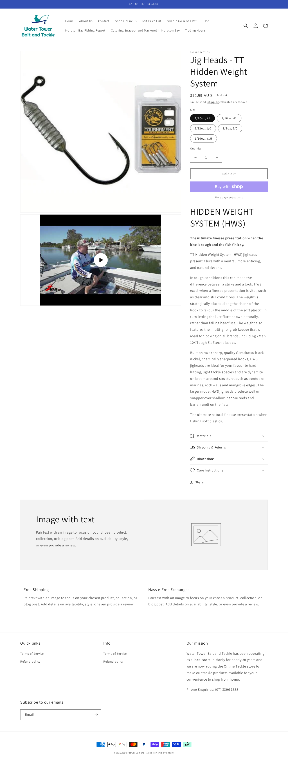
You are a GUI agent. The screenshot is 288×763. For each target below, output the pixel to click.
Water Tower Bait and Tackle (137, 752)
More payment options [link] (229, 197)
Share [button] (199, 482)
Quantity (195, 148)
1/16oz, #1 (229, 118)
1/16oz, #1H (203, 138)
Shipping (213, 102)
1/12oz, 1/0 (203, 128)
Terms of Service (32, 654)
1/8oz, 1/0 (230, 128)
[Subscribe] (96, 714)
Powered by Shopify (164, 752)
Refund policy (30, 661)
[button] (125, 21)
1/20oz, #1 (202, 118)
